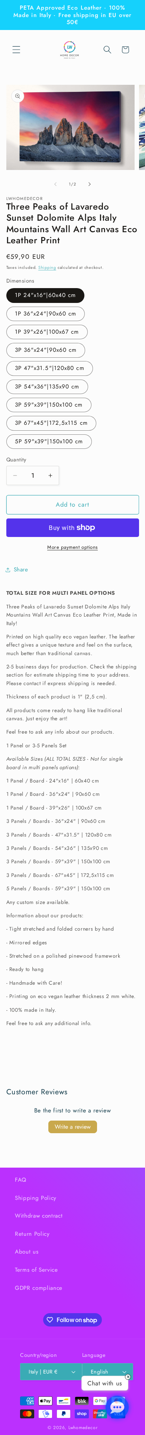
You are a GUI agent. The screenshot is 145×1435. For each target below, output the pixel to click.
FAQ (20, 1180)
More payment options (72, 547)
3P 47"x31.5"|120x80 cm (49, 368)
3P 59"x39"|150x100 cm (49, 405)
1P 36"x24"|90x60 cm (46, 314)
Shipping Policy (36, 1198)
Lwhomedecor (82, 1427)
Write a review (73, 1126)
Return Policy (32, 1234)
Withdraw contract (38, 1216)
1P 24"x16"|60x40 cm (45, 295)
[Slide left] (55, 184)
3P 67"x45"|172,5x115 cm (51, 423)
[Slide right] (89, 184)
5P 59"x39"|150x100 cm (49, 441)
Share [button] (21, 569)
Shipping (47, 267)
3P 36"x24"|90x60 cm (46, 350)
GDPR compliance (38, 1288)
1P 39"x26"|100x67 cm (47, 332)
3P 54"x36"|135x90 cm (47, 387)
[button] (16, 50)
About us (26, 1252)
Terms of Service (36, 1270)
